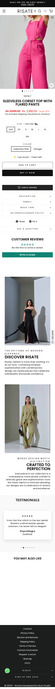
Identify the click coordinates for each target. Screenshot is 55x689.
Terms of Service (27, 646)
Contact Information (27, 650)
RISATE (27, 670)
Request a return (27, 654)
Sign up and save (27, 677)
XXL (27, 136)
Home (27, 96)
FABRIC (27, 202)
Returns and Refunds (27, 637)
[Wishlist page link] (45, 11)
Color (27, 144)
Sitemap (27, 658)
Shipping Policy (27, 641)
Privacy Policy (27, 633)
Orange (38, 149)
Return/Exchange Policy (27, 213)
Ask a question (27, 229)
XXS (11, 129)
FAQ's (27, 663)
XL (45, 129)
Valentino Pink (21, 149)
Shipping (22, 114)
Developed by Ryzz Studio (36, 685)
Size (26, 124)
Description (27, 196)
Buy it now (27, 173)
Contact (27, 628)
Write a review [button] (27, 254)
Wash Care (27, 207)
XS (19, 129)
